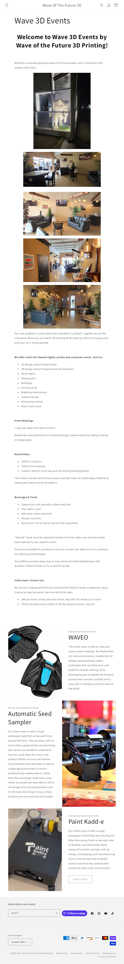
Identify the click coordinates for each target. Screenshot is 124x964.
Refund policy (61, 953)
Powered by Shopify (44, 953)
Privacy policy (77, 953)
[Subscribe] (56, 913)
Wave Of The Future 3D (26, 953)
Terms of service (92, 953)
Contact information (107, 956)
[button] (6, 5)
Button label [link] (80, 879)
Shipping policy (109, 953)
